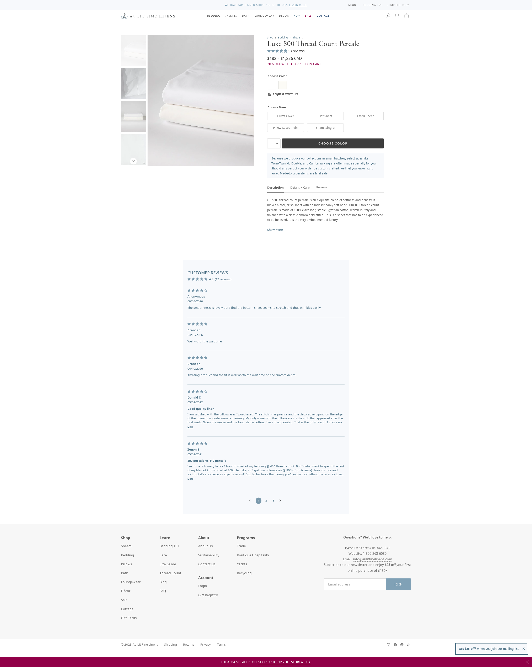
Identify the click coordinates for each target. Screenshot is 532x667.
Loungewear (131, 582)
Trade (241, 546)
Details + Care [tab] (300, 187)
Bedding (283, 37)
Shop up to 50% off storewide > (284, 662)
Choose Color (333, 143)
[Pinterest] (401, 644)
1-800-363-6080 (375, 553)
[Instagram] (388, 644)
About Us (205, 546)
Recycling (244, 573)
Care (163, 555)
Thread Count (170, 573)
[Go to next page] (281, 501)
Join (398, 584)
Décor (126, 591)
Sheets (296, 37)
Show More (275, 230)
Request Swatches (285, 94)
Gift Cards (129, 618)
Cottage (127, 609)
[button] (397, 15)
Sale (124, 600)
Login (202, 586)
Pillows (126, 564)
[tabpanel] (325, 215)
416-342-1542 (379, 548)
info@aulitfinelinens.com (372, 559)
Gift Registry (208, 595)
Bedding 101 (169, 546)
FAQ (163, 591)
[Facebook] (395, 644)
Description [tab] (275, 187)
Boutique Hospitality (253, 555)
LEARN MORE (298, 5)
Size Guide (168, 564)
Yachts (242, 564)
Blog (163, 582)
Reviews (322, 187)
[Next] (133, 161)
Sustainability (208, 555)
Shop (270, 37)
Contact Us (207, 564)
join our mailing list (505, 649)
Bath (124, 573)
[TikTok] (408, 644)
